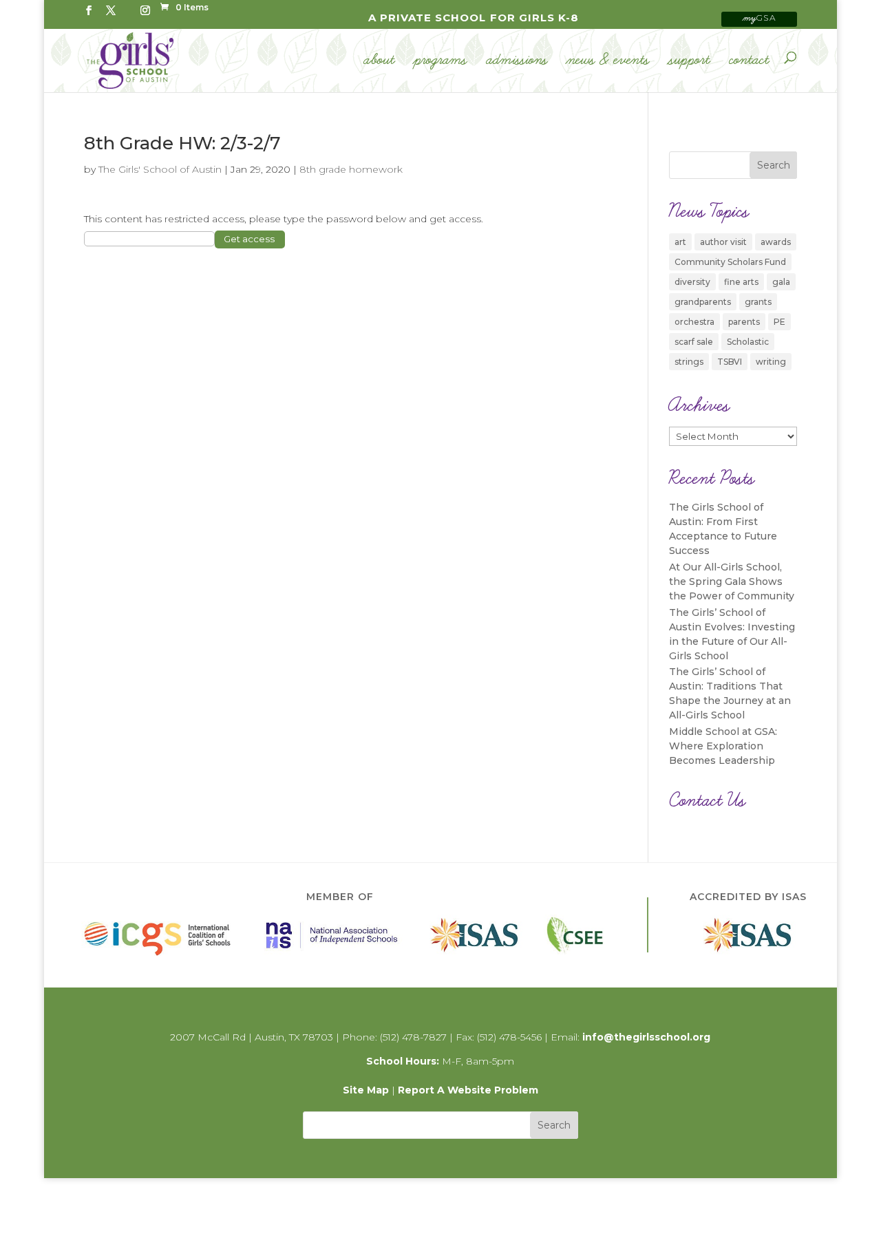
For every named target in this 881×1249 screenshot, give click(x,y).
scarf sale (694, 342)
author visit (723, 242)
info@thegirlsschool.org (646, 1037)
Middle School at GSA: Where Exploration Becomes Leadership (723, 746)
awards (776, 242)
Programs (440, 61)
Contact (749, 61)
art (680, 242)
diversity (692, 282)
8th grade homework (351, 169)
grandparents (703, 302)
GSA (759, 17)
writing (771, 361)
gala (781, 282)
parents (744, 322)
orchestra (694, 322)
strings (689, 361)
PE (779, 322)
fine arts (741, 282)
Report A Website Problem (468, 1090)
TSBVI (729, 361)
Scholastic (748, 342)
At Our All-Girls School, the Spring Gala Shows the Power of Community (731, 581)
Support (689, 61)
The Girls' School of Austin (160, 169)
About (379, 61)
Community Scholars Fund (730, 262)
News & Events (608, 61)
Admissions (517, 61)
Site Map (366, 1090)
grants (758, 302)
